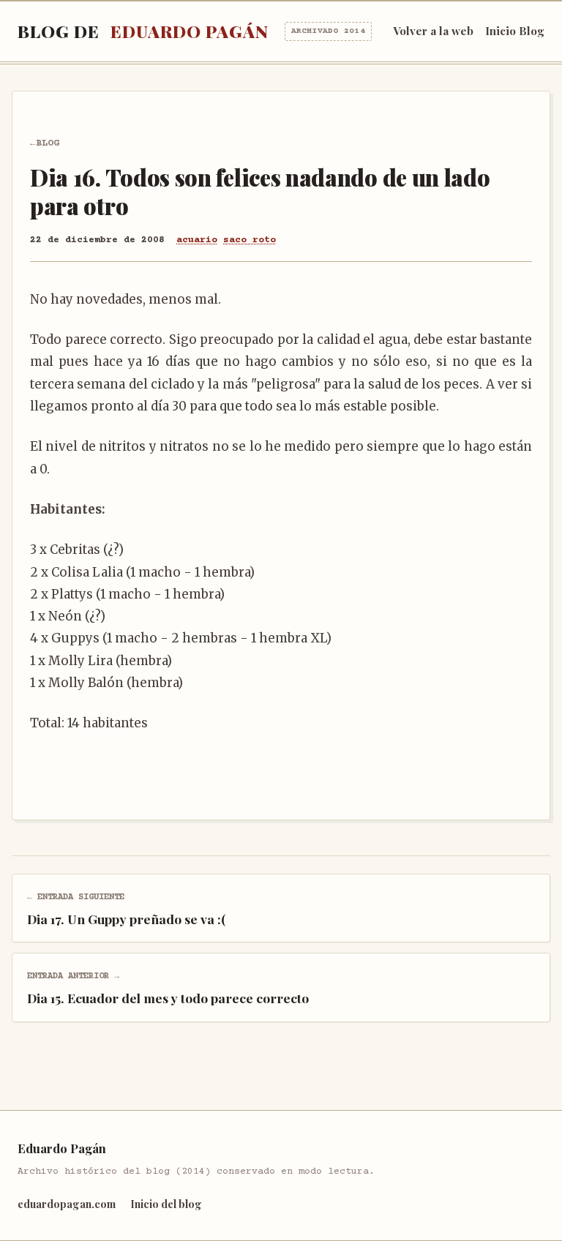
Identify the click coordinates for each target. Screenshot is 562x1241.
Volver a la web (433, 30)
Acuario (196, 240)
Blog (47, 143)
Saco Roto (249, 240)
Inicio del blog (166, 1203)
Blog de (191, 31)
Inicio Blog (514, 30)
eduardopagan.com (67, 1203)
